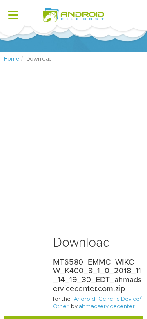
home (11, 59)
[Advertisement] (73, 155)
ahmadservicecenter (107, 306)
